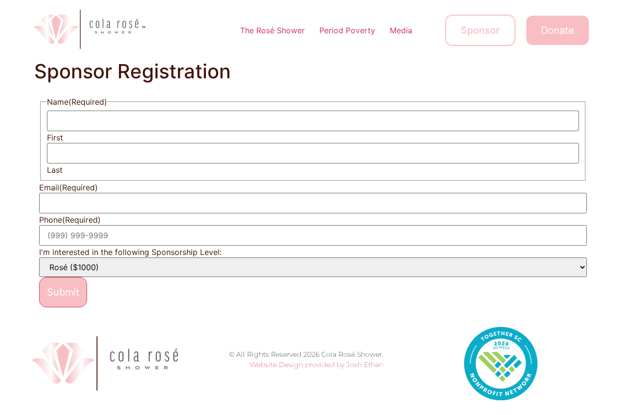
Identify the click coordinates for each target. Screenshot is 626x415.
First (55, 137)
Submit (63, 292)
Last (55, 170)
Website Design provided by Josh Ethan (316, 364)
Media (401, 30)
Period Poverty (347, 30)
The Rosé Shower (272, 30)
